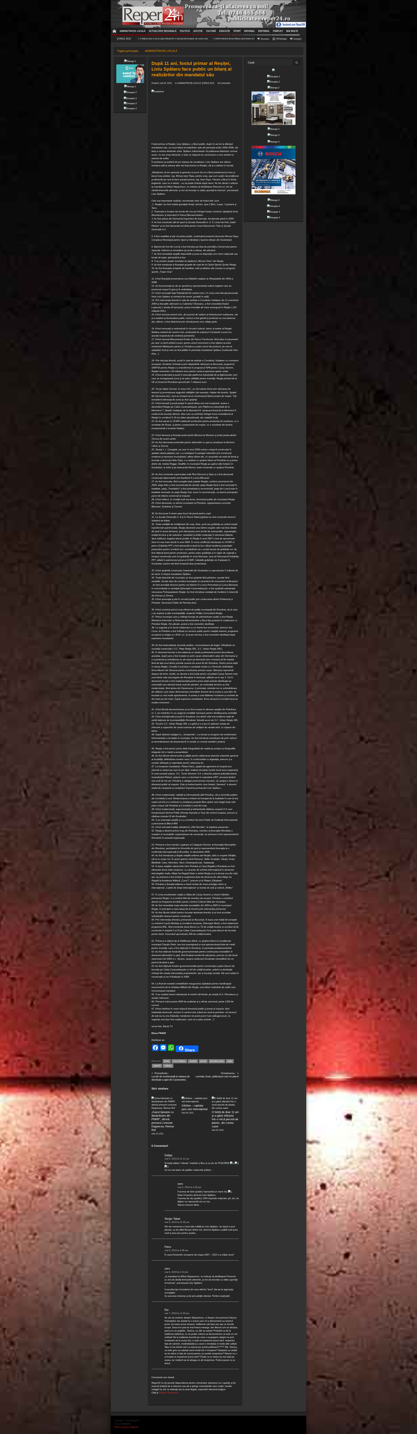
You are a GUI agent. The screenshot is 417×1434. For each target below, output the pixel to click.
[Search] (297, 62)
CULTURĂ (211, 31)
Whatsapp (281, 38)
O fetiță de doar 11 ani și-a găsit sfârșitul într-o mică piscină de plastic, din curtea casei (225, 1119)
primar (203, 1061)
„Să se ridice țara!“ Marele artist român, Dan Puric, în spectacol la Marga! (203, 39)
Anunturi (265, 38)
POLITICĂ (185, 31)
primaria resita (216, 1061)
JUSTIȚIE (198, 31)
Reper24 (126, 1424)
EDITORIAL (264, 31)
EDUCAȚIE (224, 31)
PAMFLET (278, 31)
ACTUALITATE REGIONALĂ (162, 31)
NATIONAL (249, 31)
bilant (166, 1061)
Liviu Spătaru (179, 1061)
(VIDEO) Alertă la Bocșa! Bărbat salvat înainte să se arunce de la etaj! (140, 39)
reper (229, 1061)
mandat (192, 1061)
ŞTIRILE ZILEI (208, 83)
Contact (297, 38)
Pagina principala (127, 50)
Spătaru (168, 1065)
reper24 (156, 1065)
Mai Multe (292, 31)
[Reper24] (208, 14)
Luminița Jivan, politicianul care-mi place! (217, 1075)
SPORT (237, 31)
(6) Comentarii (224, 83)
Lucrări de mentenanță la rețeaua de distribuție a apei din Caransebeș (170, 1076)
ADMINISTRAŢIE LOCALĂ (132, 31)
